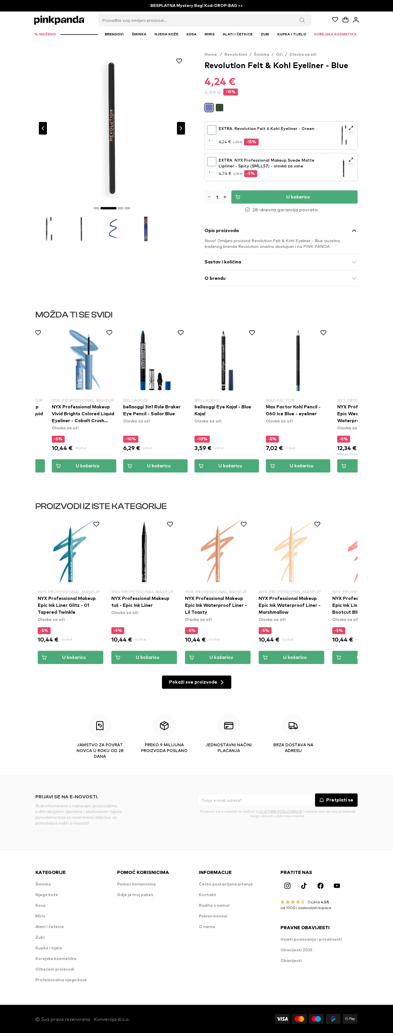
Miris (40, 916)
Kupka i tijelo (48, 948)
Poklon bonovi (213, 916)
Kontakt (207, 895)
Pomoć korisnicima (136, 884)
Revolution (235, 55)
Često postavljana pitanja (226, 884)
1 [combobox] (209, 140)
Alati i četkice (49, 927)
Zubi (40, 938)
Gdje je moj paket (135, 895)
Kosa (40, 906)
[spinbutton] (217, 197)
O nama (207, 927)
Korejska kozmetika (55, 959)
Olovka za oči (302, 55)
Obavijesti (291, 961)
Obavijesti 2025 (296, 950)
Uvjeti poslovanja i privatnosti (311, 940)
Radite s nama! (214, 906)
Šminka (261, 55)
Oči (279, 55)
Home (213, 55)
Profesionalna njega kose (61, 980)
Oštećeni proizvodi (54, 969)
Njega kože (46, 895)
